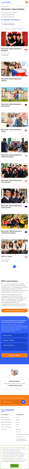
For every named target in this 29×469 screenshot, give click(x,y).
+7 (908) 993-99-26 (14, 385)
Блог (17, 426)
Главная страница (5, 6)
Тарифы (18, 419)
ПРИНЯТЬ (14, 465)
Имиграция (4, 429)
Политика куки (19, 436)
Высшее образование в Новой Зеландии (11, 232)
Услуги (17, 417)
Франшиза (18, 429)
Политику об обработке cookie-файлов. (13, 461)
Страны (18, 422)
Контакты (18, 431)
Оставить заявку (14, 355)
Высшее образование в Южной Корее (11, 156)
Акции (17, 424)
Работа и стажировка (6, 426)
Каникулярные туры (6, 419)
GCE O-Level (6, 256)
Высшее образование (7, 16)
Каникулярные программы (9, 12)
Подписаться (23, 402)
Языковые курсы (5, 417)
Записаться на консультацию (14, 310)
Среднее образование (8, 14)
